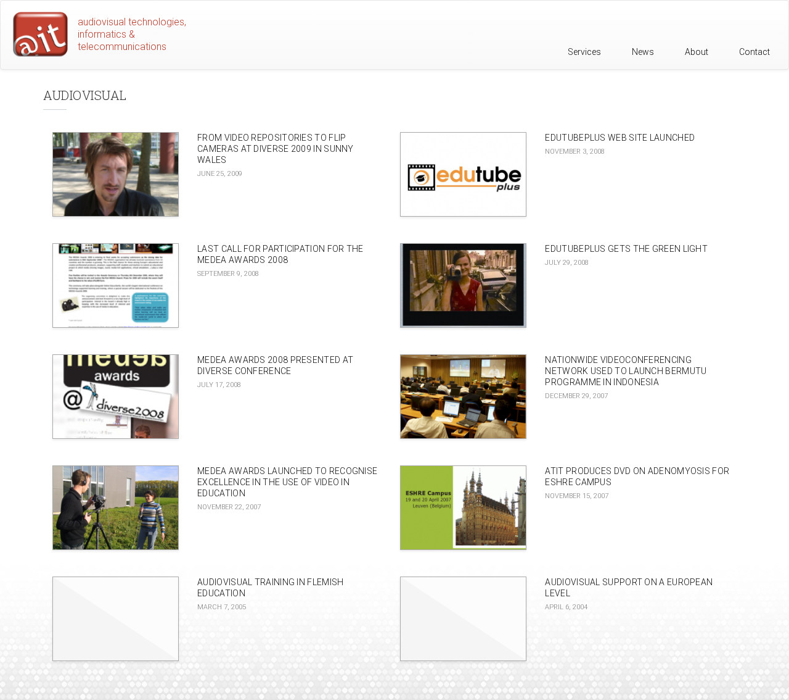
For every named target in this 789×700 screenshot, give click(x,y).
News (643, 52)
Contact (754, 52)
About (696, 52)
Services (584, 52)
